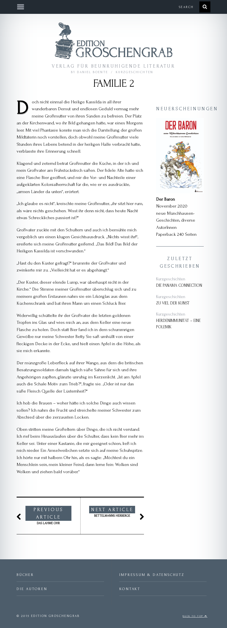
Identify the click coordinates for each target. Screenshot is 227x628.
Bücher (25, 575)
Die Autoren (32, 589)
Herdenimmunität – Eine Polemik (178, 323)
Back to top (194, 616)
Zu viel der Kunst (173, 303)
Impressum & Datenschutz (151, 575)
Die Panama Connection (179, 285)
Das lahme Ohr (48, 516)
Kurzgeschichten (134, 72)
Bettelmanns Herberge (112, 512)
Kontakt (129, 589)
